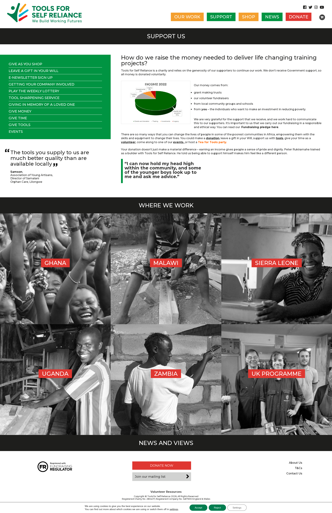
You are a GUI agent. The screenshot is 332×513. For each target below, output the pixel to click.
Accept (198, 507)
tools (279, 138)
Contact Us (294, 473)
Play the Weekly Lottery (34, 91)
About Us (295, 462)
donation (212, 138)
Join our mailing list (150, 477)
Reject (217, 507)
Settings (237, 507)
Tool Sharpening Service (34, 98)
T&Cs (298, 468)
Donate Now (161, 465)
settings (174, 509)
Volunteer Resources (166, 491)
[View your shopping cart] (322, 17)
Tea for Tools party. (212, 142)
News (272, 16)
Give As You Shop (25, 64)
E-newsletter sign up (31, 77)
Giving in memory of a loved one (42, 104)
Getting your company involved (41, 84)
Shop (248, 16)
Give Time (18, 118)
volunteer (128, 142)
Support (221, 16)
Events (16, 131)
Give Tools (19, 125)
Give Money (20, 111)
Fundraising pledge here (259, 127)
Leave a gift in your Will (33, 71)
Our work (187, 16)
